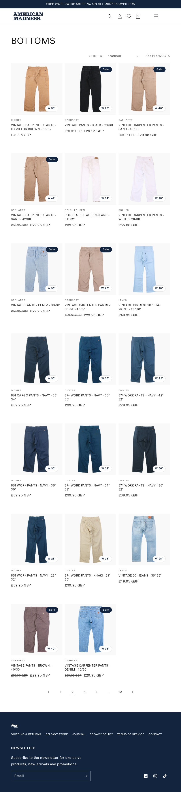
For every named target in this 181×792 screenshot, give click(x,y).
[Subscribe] (85, 776)
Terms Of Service (130, 734)
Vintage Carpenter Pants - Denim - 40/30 (87, 667)
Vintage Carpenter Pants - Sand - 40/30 (141, 127)
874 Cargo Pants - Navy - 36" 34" (34, 397)
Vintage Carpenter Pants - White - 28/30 (141, 217)
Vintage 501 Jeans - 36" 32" (140, 575)
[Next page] (132, 692)
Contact (155, 734)
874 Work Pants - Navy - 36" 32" (141, 487)
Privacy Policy (101, 734)
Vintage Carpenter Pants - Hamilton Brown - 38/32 (34, 127)
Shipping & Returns (26, 734)
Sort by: (96, 56)
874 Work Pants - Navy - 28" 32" (33, 577)
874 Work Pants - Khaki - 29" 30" (87, 577)
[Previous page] (49, 692)
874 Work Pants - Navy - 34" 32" (87, 487)
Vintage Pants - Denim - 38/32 (35, 305)
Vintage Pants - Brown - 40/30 (31, 667)
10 (120, 692)
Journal (78, 734)
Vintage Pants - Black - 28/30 (89, 125)
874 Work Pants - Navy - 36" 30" (87, 397)
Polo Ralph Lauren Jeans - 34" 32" (87, 217)
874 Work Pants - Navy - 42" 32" (141, 397)
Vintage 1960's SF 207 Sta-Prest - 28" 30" (140, 307)
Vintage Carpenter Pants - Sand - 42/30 (34, 217)
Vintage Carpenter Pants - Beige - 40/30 (87, 307)
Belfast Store (56, 734)
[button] (156, 16)
